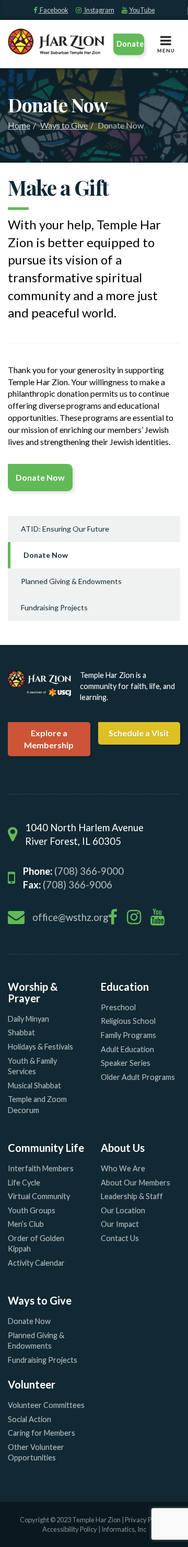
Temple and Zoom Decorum (37, 1105)
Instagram (98, 10)
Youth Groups (31, 1210)
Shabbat (21, 1032)
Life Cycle (24, 1182)
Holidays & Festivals (40, 1046)
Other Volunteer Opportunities (36, 1453)
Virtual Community (39, 1196)
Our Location (123, 1210)
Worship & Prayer (33, 992)
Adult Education (127, 1049)
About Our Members (135, 1182)
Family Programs (128, 1035)
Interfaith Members (41, 1168)
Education (125, 986)
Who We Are (123, 1168)
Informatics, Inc (123, 1529)
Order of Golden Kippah (36, 1244)
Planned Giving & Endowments (71, 581)
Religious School (128, 1020)
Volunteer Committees (46, 1405)
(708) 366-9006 (77, 885)
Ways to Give (64, 125)
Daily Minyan (28, 1018)
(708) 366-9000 (89, 871)
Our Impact (120, 1224)
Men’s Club (26, 1224)
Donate (130, 43)
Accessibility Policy (70, 1529)
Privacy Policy (145, 1520)
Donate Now (46, 554)
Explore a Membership (49, 739)
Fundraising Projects (54, 607)
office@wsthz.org (70, 917)
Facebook (53, 10)
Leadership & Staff (132, 1196)
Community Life (46, 1147)
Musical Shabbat (34, 1085)
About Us (123, 1147)
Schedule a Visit (139, 733)
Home (19, 125)
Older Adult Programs (138, 1077)
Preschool (118, 1007)
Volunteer (31, 1384)
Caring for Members (41, 1432)
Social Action (29, 1419)
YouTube (142, 10)
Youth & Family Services (32, 1066)
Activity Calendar (36, 1262)
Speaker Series (125, 1062)
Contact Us (120, 1238)
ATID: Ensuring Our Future (65, 528)
